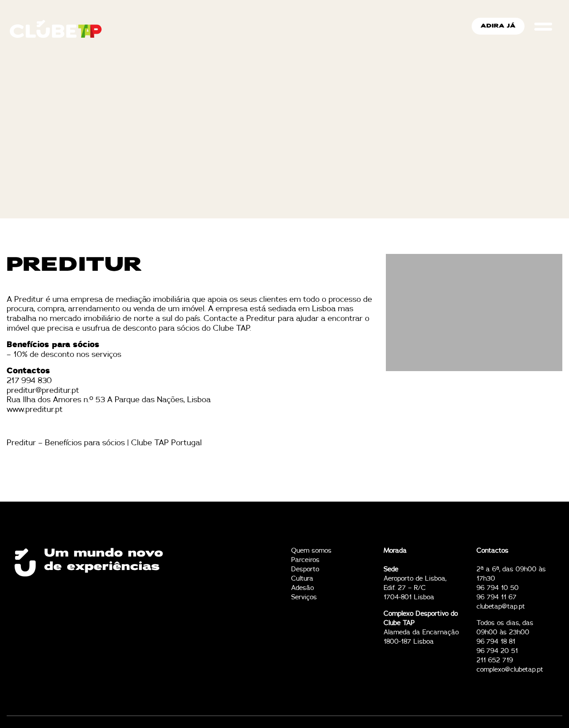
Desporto (305, 569)
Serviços (304, 597)
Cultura (302, 578)
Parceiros (305, 560)
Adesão (302, 588)
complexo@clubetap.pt (510, 669)
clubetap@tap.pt (501, 606)
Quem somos (311, 550)
